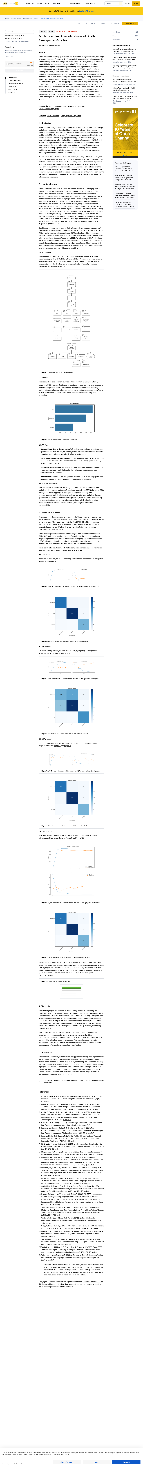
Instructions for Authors (34, 3)
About (47, 3)
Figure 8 (67, 746)
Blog (65, 3)
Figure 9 (69, 838)
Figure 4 (52, 561)
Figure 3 (42, 561)
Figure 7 (57, 746)
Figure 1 (85, 264)
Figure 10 (79, 838)
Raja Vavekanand (54, 45)
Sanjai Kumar (43, 45)
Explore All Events (86, 11)
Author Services (90, 3)
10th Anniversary (75, 3)
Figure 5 (57, 653)
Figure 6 (67, 653)
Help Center (57, 3)
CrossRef (45, 1101)
